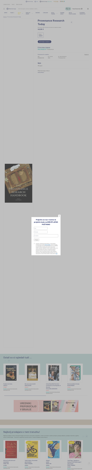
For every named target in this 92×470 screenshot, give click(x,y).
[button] (59, 216)
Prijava (36, 239)
